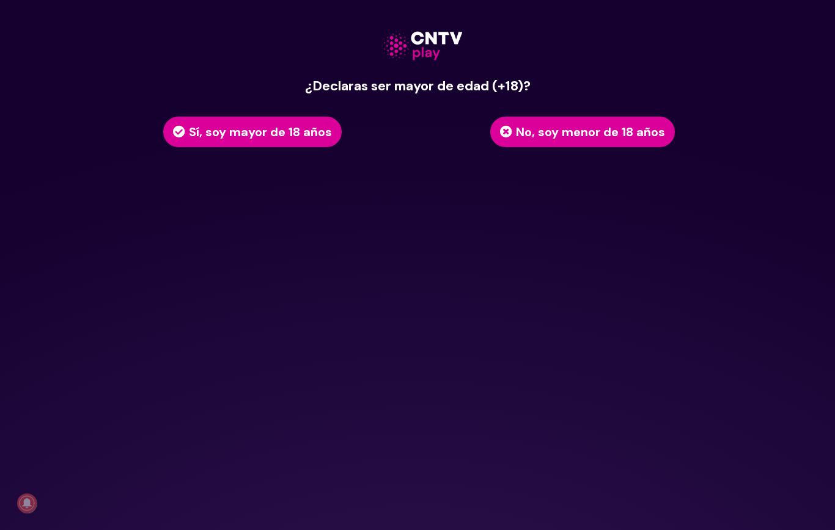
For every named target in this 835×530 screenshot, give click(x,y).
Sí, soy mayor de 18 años (260, 132)
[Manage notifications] (27, 503)
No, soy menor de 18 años (590, 132)
